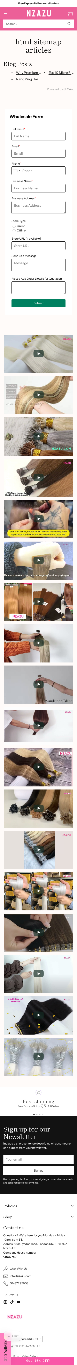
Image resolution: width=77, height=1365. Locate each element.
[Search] (69, 24)
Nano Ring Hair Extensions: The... (41, 79)
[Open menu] (5, 13)
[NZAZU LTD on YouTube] (18, 1303)
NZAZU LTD (33, 1346)
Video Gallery (30, 1356)
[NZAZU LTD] (38, 13)
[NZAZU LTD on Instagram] (5, 1303)
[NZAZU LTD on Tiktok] (11, 1303)
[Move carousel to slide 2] (37, 1114)
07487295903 (19, 1283)
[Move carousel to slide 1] (34, 1114)
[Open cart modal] (70, 13)
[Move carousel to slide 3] (40, 1114)
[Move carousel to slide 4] (43, 1114)
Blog (16, 1356)
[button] (5, 1349)
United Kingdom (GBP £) (24, 1338)
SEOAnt (68, 89)
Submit (39, 303)
